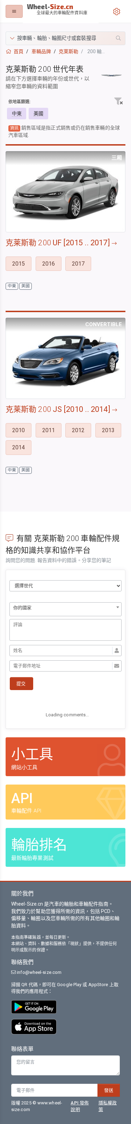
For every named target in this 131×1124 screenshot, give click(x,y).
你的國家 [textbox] (22, 607)
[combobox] (65, 609)
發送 (108, 1090)
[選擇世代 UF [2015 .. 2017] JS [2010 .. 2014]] (65, 585)
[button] (65, 38)
